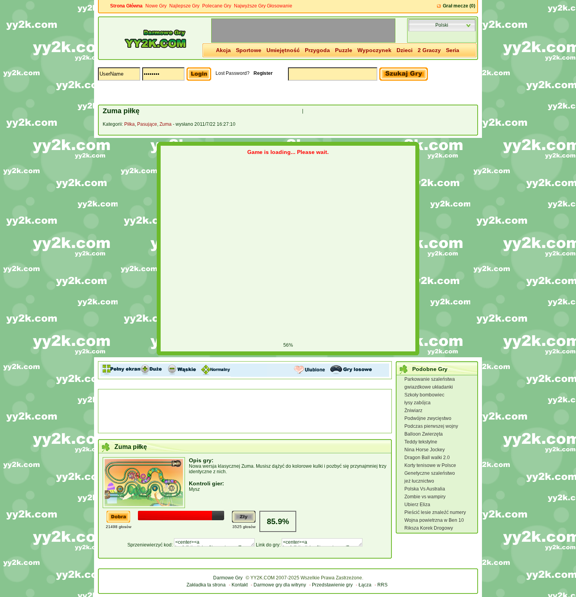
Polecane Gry (216, 6)
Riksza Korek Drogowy (428, 528)
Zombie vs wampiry (425, 496)
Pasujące (147, 124)
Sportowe (248, 50)
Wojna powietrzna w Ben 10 (434, 520)
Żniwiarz (413, 410)
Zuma (165, 124)
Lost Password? (233, 73)
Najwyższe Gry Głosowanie (263, 6)
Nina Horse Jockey (424, 449)
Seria (452, 50)
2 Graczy (429, 50)
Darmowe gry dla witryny (280, 585)
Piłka (129, 124)
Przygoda (317, 50)
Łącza (365, 585)
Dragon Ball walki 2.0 (427, 457)
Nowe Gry (156, 6)
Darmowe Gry (228, 578)
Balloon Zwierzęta (423, 434)
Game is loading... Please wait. (288, 152)
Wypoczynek (374, 50)
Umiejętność (283, 50)
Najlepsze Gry (184, 6)
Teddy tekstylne (420, 442)
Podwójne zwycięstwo (427, 418)
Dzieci (405, 50)
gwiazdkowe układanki (428, 387)
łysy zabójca (417, 402)
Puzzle (343, 50)
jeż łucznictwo (419, 481)
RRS (382, 585)
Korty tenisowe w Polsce (430, 465)
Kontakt (240, 585)
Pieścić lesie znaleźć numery (435, 512)
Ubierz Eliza (417, 504)
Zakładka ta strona (206, 585)
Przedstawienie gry (332, 585)
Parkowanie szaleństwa (429, 379)
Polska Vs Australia (424, 489)
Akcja (223, 50)
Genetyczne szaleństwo (429, 473)
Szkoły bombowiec (424, 395)
